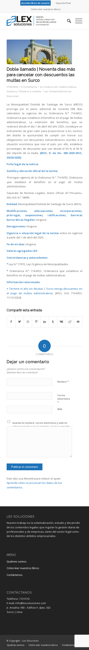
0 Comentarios (29, 86)
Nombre (63, 381)
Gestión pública (67, 86)
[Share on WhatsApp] (28, 321)
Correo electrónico (63, 399)
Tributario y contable (29, 91)
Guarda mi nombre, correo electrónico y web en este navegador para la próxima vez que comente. (41, 424)
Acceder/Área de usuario (35, 3)
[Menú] (76, 21)
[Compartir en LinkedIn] (45, 321)
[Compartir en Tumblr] (53, 321)
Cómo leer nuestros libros (45, 9)
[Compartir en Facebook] (11, 321)
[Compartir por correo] (78, 321)
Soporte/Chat (63, 3)
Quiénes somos (16, 561)
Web (59, 409)
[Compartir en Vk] (61, 321)
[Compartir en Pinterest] (36, 321)
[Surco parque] (39, 52)
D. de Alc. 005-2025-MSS (65, 153)
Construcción (50, 86)
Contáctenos (15, 575)
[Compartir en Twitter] (20, 321)
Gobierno (12, 91)
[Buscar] (67, 21)
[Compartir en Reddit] (70, 321)
